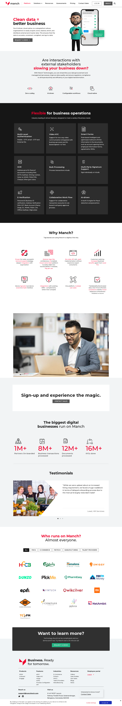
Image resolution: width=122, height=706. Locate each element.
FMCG (55, 678)
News (72, 682)
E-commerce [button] (45, 550)
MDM (21, 674)
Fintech (55, 676)
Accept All (105, 703)
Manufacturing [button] (71, 550)
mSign (38, 678)
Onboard (22, 676)
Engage (21, 678)
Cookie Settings (91, 703)
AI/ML (38, 680)
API (37, 684)
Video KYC (39, 676)
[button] (114, 3)
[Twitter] (20, 696)
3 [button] (62, 518)
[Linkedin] (24, 696)
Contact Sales (83, 3)
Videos (72, 674)
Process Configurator (43, 682)
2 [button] (60, 518)
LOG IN (96, 3)
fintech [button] (57, 550)
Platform (27, 3)
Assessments (61, 3)
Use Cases (73, 678)
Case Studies (74, 676)
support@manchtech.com (28, 693)
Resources (49, 3)
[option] (61, 498)
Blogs (72, 680)
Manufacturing (58, 682)
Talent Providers (58, 680)
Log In (90, 674)
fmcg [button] (34, 550)
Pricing (72, 3)
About (108, 3)
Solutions (37, 3)
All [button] (26, 550)
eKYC (38, 674)
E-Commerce (57, 674)
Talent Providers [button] (89, 550)
